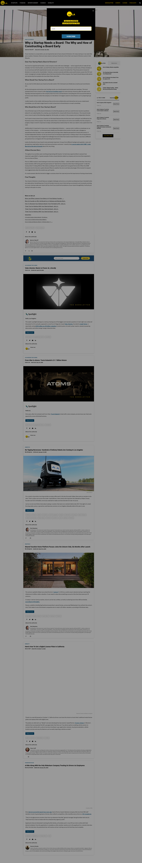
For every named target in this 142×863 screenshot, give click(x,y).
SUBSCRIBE (71, 36)
